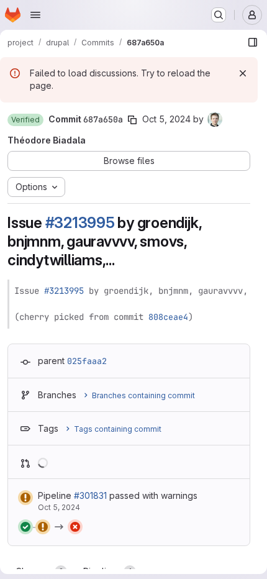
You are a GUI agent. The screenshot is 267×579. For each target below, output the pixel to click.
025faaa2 (87, 361)
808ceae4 (168, 316)
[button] (25, 120)
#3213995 (80, 223)
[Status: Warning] (25, 497)
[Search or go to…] (218, 14)
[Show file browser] (253, 42)
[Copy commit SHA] (132, 119)
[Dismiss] (242, 73)
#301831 (90, 495)
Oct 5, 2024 (166, 119)
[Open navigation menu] (35, 15)
